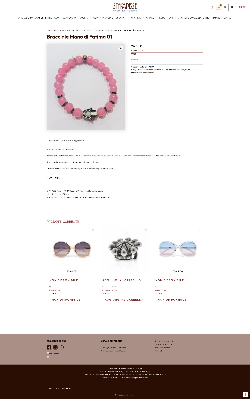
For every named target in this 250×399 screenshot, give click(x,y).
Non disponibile (63, 280)
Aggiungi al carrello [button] (121, 280)
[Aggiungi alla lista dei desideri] (121, 47)
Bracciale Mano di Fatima (105, 30)
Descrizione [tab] (53, 140)
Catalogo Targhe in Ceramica (114, 347)
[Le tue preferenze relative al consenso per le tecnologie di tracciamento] (245, 394)
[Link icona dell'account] (212, 7)
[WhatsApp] (61, 347)
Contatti (158, 351)
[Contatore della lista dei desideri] (225, 7)
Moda (62, 30)
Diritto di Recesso (162, 347)
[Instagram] (55, 347)
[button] (232, 7)
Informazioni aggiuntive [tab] (72, 140)
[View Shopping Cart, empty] (218, 7)
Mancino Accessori (84, 30)
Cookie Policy (67, 388)
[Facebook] (49, 347)
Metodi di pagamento (164, 341)
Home (49, 30)
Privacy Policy (53, 388)
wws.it (132, 395)
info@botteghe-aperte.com (137, 377)
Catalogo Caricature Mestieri (113, 351)
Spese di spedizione (163, 344)
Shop (56, 30)
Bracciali (70, 30)
